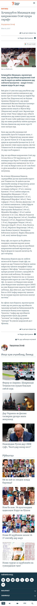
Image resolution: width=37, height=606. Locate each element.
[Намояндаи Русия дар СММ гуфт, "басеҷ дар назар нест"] (18, 432)
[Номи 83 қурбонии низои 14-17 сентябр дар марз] (18, 524)
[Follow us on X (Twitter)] (22, 580)
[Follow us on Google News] (3, 580)
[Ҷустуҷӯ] (32, 603)
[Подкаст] (3, 585)
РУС (25, 603)
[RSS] (32, 580)
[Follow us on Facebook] (8, 580)
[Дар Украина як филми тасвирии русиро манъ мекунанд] (18, 402)
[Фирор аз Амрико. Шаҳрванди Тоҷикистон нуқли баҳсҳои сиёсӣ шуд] (18, 371)
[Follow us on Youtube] (13, 580)
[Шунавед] (10, 603)
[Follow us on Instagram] (17, 580)
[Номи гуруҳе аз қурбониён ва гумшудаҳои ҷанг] (18, 551)
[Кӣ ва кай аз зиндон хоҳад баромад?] (18, 468)
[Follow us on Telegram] (27, 580)
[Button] (27, 33)
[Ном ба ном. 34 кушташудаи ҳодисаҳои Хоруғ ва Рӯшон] (18, 496)
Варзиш (4, 9)
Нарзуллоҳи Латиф (8, 24)
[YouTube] (17, 603)
